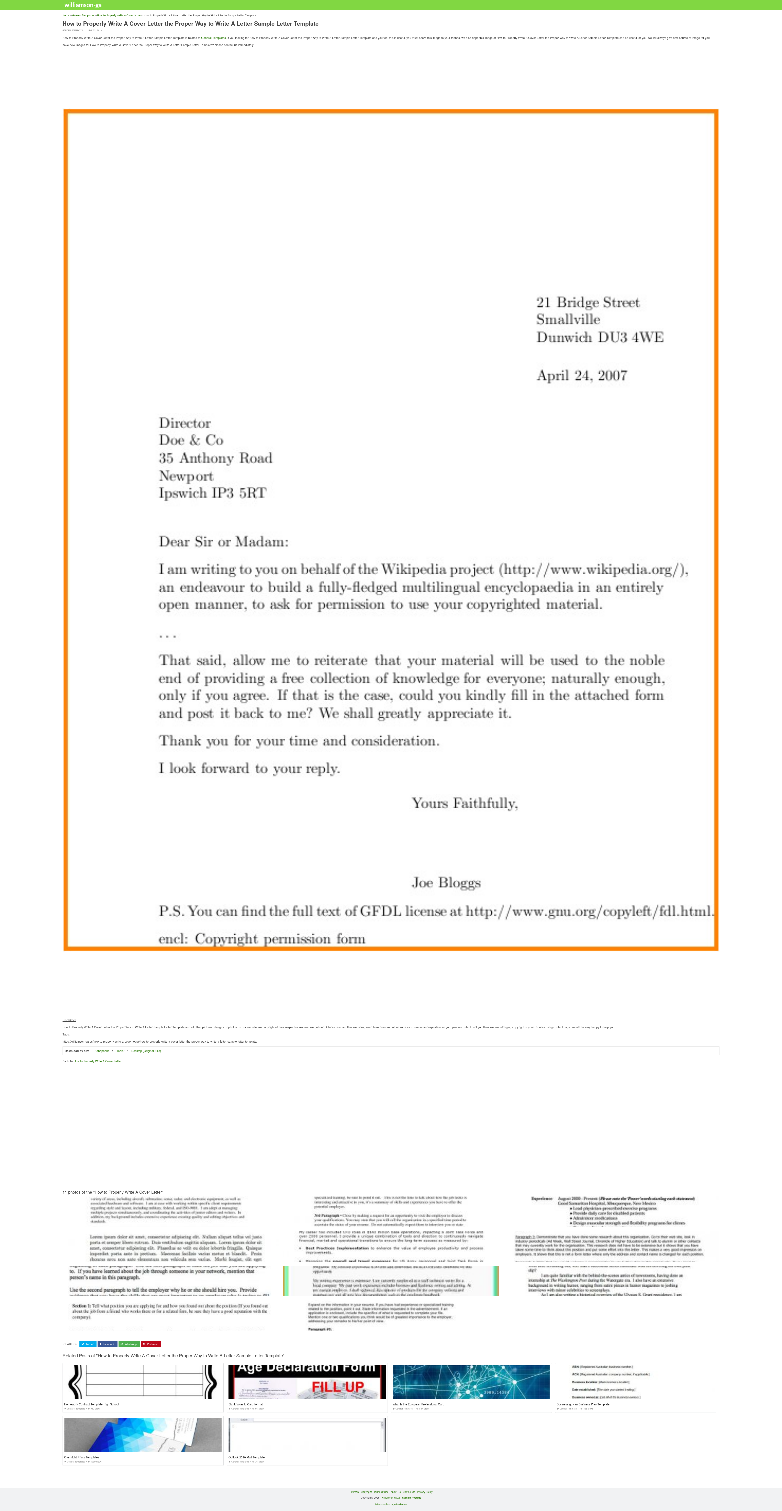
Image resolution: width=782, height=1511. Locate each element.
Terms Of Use (381, 1491)
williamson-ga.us (391, 1497)
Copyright (366, 1491)
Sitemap (354, 1491)
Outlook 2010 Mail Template (246, 1457)
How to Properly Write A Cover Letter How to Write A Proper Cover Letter (171, 1223)
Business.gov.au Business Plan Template (583, 1404)
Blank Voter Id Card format (245, 1404)
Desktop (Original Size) (146, 1051)
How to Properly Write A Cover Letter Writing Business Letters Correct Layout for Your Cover (171, 1292)
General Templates (73, 30)
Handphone (102, 1051)
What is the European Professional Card (418, 1404)
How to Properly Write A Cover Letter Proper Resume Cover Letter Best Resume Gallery (391, 1258)
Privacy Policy (425, 1491)
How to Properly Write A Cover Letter (97, 1061)
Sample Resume (411, 1497)
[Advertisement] (391, 78)
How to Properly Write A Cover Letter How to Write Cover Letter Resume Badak (391, 1327)
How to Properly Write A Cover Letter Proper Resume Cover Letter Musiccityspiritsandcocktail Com (611, 1258)
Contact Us (409, 1491)
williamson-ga (83, 4)
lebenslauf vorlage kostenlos (391, 1504)
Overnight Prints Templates (81, 1457)
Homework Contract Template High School (91, 1404)
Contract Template (76, 1408)
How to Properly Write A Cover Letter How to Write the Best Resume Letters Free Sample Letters (611, 1223)
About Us (396, 1491)
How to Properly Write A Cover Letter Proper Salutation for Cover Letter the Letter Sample (391, 1223)
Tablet (120, 1051)
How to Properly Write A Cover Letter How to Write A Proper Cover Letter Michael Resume (171, 1258)
